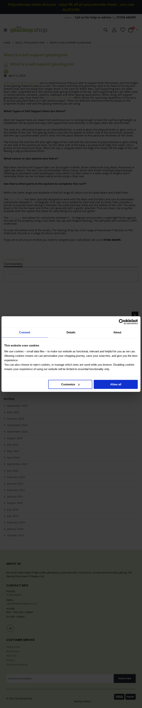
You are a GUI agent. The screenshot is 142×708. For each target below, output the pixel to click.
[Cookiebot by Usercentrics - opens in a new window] (121, 321)
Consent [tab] (24, 332)
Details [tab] (71, 332)
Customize (68, 384)
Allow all (115, 384)
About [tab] (117, 332)
